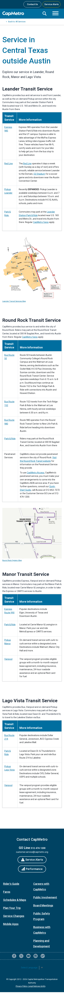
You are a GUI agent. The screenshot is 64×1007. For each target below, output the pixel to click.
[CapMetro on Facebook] (14, 956)
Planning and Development (41, 943)
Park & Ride (10, 438)
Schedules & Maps (14, 899)
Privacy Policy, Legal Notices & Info (30, 986)
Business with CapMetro (41, 929)
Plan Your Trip (12, 908)
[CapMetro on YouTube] (28, 956)
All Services (20, 22)
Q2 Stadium (39, 174)
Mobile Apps (10, 924)
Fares (6, 891)
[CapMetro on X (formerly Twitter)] (21, 956)
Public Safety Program (41, 916)
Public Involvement (45, 897)
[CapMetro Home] (21, 13)
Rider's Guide (11, 883)
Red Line (8, 163)
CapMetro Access (35, 472)
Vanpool (8, 659)
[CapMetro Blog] (42, 956)
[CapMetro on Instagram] (35, 956)
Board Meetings (43, 905)
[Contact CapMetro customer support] (50, 956)
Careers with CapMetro (41, 886)
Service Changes (13, 916)
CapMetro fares (41, 222)
